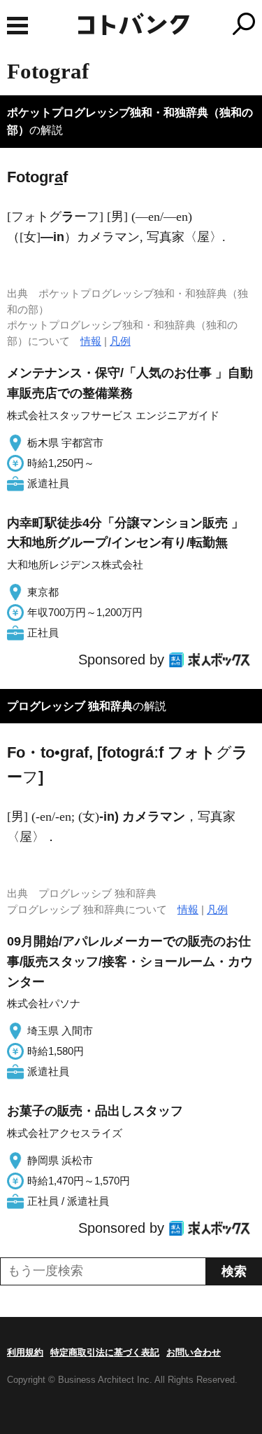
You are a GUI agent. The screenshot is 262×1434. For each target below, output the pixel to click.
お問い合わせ (193, 1352)
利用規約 (25, 1352)
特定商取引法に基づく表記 (104, 1352)
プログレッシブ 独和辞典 (70, 706)
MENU (17, 25)
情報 (90, 341)
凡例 (120, 341)
